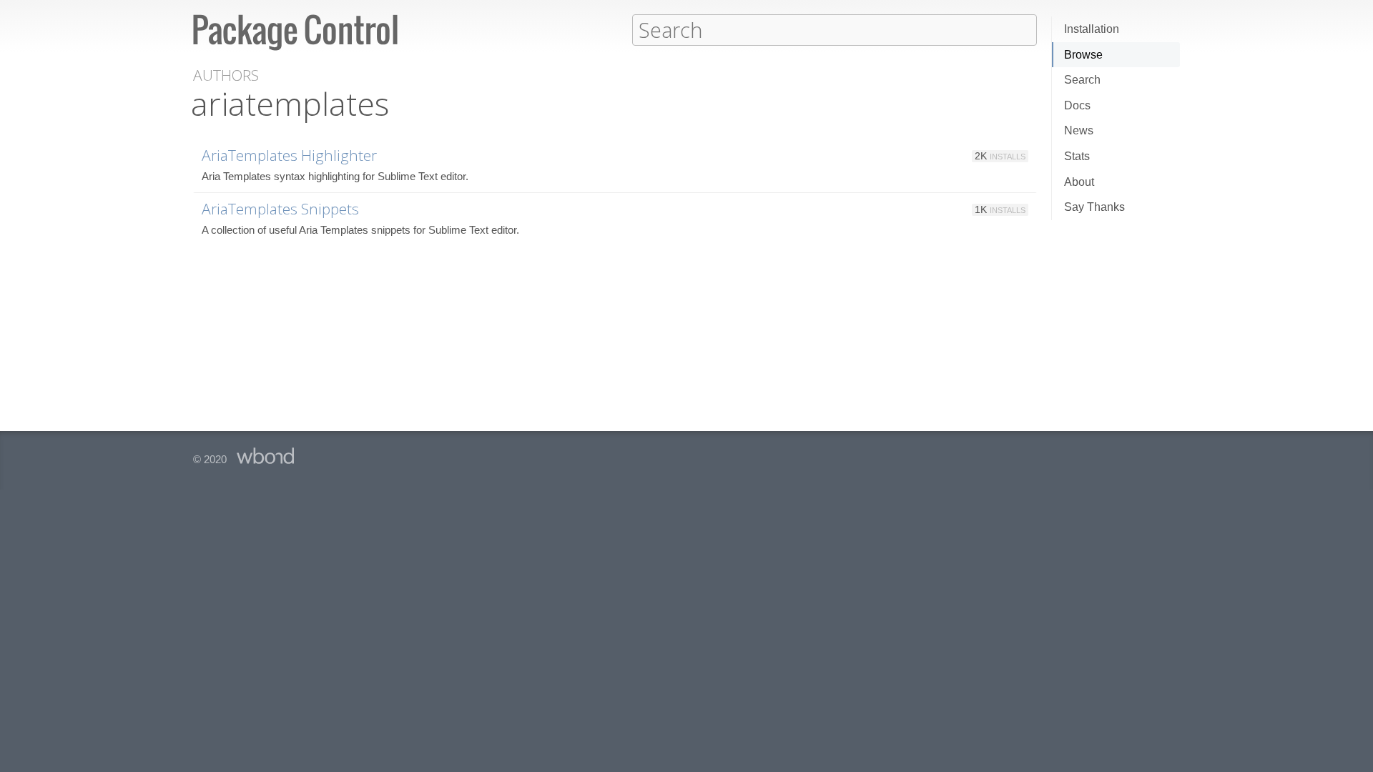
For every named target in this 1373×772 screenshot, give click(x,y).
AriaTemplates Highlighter (289, 155)
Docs (1077, 105)
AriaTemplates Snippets (280, 209)
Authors (226, 75)
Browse (1083, 55)
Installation (1091, 29)
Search (1082, 80)
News (1078, 130)
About (1079, 182)
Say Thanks (1094, 207)
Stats (1077, 156)
